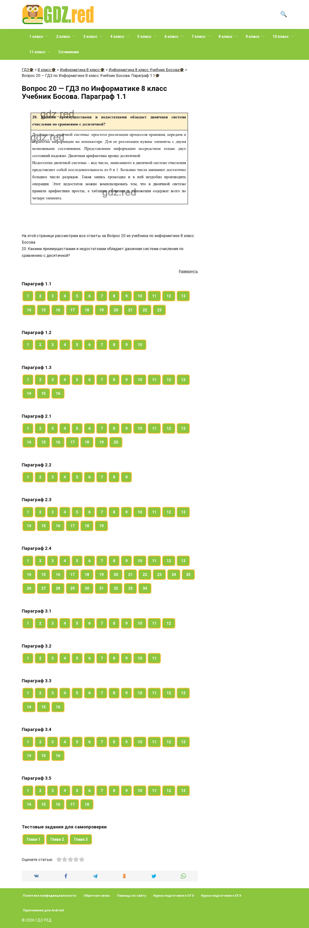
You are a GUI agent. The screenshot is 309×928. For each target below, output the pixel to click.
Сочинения (68, 52)
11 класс (37, 52)
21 (130, 310)
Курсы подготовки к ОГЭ (173, 895)
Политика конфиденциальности (49, 895)
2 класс (63, 36)
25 (188, 574)
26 (29, 588)
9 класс (253, 36)
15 (43, 310)
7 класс (198, 36)
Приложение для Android (43, 910)
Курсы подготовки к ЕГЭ (221, 895)
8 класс (225, 36)
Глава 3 (81, 839)
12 (169, 296)
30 (87, 588)
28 (58, 588)
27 (43, 588)
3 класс (90, 36)
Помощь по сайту (131, 895)
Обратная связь (97, 895)
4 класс (117, 36)
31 (101, 588)
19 (101, 310)
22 (145, 310)
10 (140, 296)
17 (72, 310)
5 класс (144, 36)
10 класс (281, 36)
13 (183, 296)
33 (130, 588)
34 (145, 588)
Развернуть (188, 271)
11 (154, 296)
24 (174, 574)
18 (87, 310)
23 (159, 310)
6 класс (171, 36)
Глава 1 (33, 839)
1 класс (36, 36)
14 (29, 310)
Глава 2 (57, 839)
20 (116, 310)
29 (72, 588)
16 (58, 310)
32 (116, 588)
